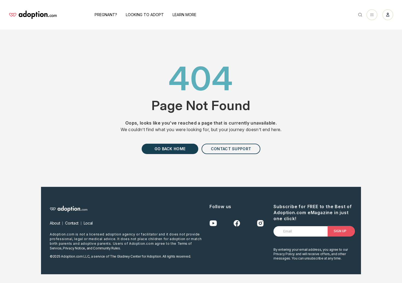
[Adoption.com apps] (371, 14)
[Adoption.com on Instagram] (260, 223)
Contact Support (231, 148)
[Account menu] (387, 14)
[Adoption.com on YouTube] (213, 223)
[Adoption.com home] (33, 15)
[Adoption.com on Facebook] (237, 223)
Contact (71, 223)
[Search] (360, 15)
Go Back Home (170, 148)
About (55, 223)
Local (88, 223)
